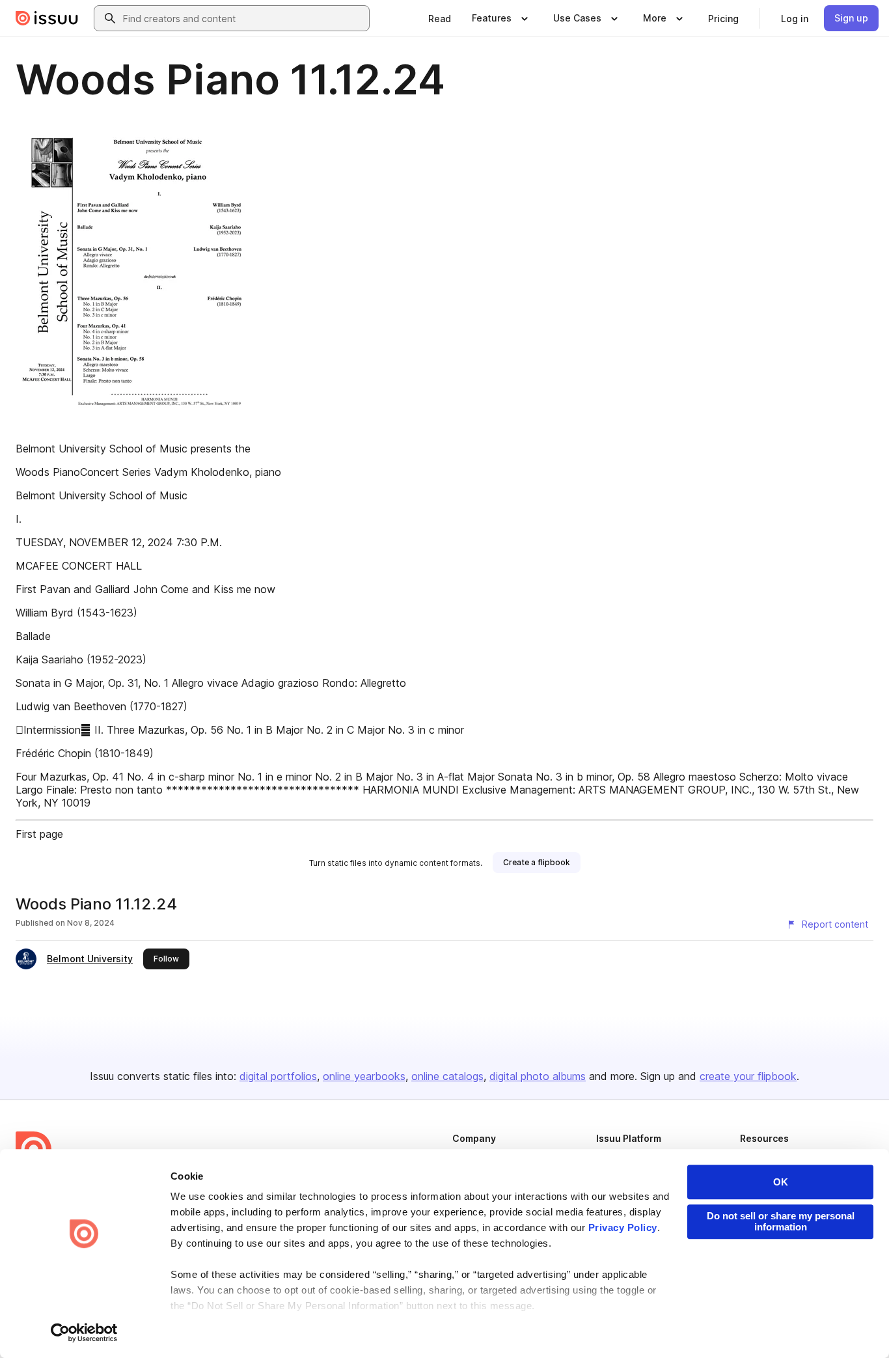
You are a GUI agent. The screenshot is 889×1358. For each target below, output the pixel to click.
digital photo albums (537, 1076)
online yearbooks (364, 1076)
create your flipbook (748, 1076)
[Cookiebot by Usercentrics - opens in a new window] (84, 1332)
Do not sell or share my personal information (781, 1221)
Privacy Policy (622, 1227)
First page (39, 833)
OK (780, 1181)
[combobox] (243, 18)
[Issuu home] (46, 18)
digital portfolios (278, 1076)
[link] (439, 18)
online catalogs (447, 1076)
